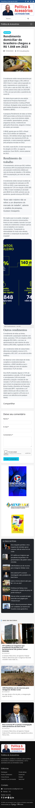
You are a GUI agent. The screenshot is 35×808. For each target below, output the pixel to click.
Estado (21, 777)
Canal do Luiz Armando (8, 779)
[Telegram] (8, 798)
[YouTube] (33, 1)
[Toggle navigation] (31, 24)
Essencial (21, 774)
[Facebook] (25, 1)
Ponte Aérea (22, 772)
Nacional (7, 32)
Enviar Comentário (11, 459)
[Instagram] (30, 1)
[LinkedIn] (13, 798)
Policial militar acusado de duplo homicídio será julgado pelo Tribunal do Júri (21, 598)
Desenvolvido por (6, 804)
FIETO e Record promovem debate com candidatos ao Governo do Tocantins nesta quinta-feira (21, 607)
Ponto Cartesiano (6, 774)
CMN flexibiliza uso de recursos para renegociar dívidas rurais (15, 689)
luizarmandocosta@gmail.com (13, 789)
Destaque (4, 772)
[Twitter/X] (28, 1)
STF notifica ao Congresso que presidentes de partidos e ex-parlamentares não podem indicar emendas (15, 648)
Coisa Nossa (5, 777)
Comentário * (8, 435)
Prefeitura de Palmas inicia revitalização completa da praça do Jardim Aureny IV (21, 590)
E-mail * (6, 427)
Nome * (6, 419)
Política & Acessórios (10, 24)
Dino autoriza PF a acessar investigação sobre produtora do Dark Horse (21, 575)
